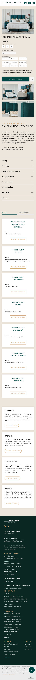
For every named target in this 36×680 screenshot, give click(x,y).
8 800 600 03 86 (9, 533)
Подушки (7, 634)
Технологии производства (13, 596)
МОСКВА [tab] (4, 212)
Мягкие (6, 646)
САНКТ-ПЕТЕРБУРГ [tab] (23, 212)
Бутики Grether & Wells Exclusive (15, 599)
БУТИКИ (8, 488)
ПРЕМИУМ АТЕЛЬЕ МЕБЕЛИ (12, 566)
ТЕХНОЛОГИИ (11, 461)
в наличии (7, 657)
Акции (6, 561)
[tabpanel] (18, 310)
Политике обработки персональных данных (8, 674)
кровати (28, 641)
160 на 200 (28, 644)
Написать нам (9, 574)
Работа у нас (8, 604)
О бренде (7, 593)
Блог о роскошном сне (12, 607)
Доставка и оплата (11, 572)
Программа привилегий (12, 564)
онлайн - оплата (10, 556)
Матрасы (7, 641)
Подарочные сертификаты (13, 558)
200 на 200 (28, 649)
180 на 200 (28, 646)
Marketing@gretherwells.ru (13, 588)
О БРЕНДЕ (9, 410)
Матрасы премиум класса (13, 616)
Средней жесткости (11, 644)
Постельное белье (10, 632)
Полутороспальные (11, 652)
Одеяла (6, 637)
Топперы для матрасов (12, 614)
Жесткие (7, 649)
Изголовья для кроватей (12, 622)
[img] (2, 3)
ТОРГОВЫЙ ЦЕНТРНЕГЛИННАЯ (18, 225)
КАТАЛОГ (9, 436)
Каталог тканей (9, 569)
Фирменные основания (12, 624)
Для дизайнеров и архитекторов (15, 601)
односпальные (9, 654)
